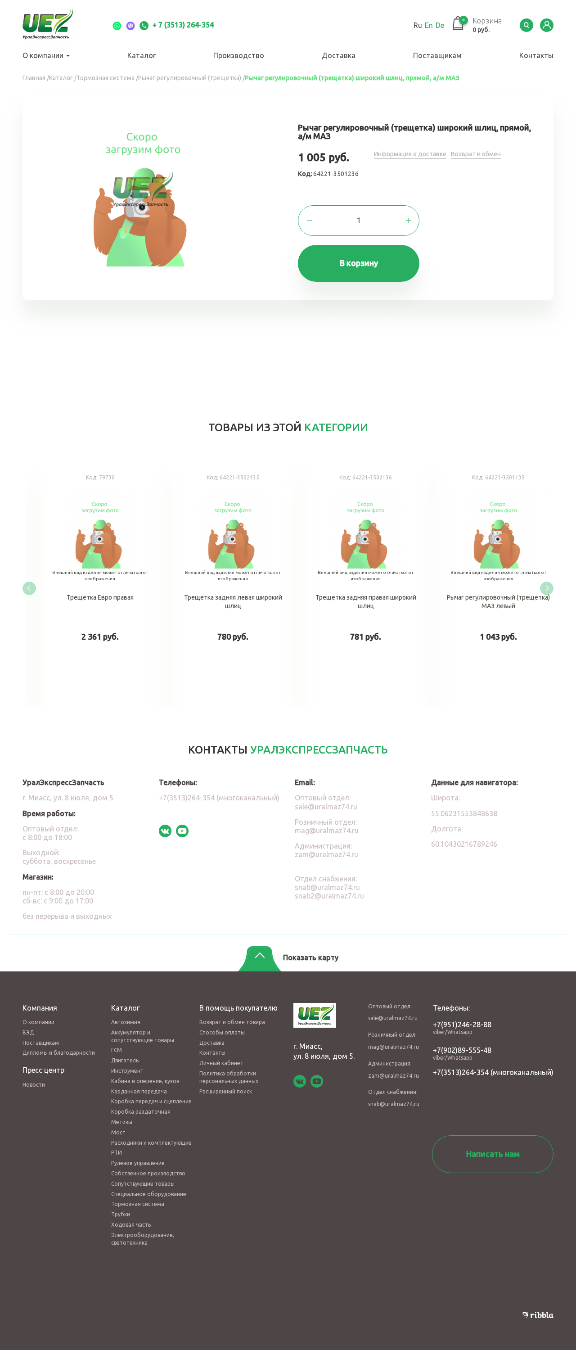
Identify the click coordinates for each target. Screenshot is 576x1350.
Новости (33, 1085)
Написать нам (493, 1153)
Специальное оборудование (148, 1194)
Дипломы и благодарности (58, 1053)
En (429, 25)
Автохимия (125, 1022)
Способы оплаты (222, 1032)
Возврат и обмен (476, 154)
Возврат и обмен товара (232, 1022)
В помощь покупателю (238, 1008)
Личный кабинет (221, 1063)
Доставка (339, 55)
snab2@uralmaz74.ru (329, 896)
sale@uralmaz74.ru (326, 807)
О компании (43, 55)
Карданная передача (139, 1091)
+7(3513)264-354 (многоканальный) (219, 798)
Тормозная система (137, 1204)
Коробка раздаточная (141, 1112)
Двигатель (125, 1060)
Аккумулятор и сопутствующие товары (142, 1036)
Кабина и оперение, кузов (145, 1081)
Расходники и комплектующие (151, 1143)
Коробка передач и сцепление (151, 1101)
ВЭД (28, 1032)
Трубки (120, 1214)
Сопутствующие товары (143, 1184)
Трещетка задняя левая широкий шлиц (221, 586)
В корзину (359, 262)
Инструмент (127, 1071)
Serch (526, 25)
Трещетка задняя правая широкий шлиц (354, 586)
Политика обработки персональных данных (228, 1077)
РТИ (116, 1153)
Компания (39, 1008)
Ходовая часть (131, 1225)
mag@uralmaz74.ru (327, 830)
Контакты (536, 55)
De (440, 25)
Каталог (141, 55)
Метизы (121, 1122)
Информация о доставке (410, 154)
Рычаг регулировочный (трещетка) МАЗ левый (487, 586)
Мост (118, 1132)
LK (547, 25)
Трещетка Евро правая (88, 586)
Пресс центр (43, 1070)
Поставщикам (437, 55)
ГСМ (116, 1050)
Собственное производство (148, 1173)
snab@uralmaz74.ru (327, 887)
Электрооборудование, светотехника (142, 1239)
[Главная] (58, 25)
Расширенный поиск (225, 1091)
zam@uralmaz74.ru (326, 854)
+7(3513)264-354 (461, 1072)
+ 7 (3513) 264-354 (182, 25)
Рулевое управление (138, 1163)
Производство (238, 55)
